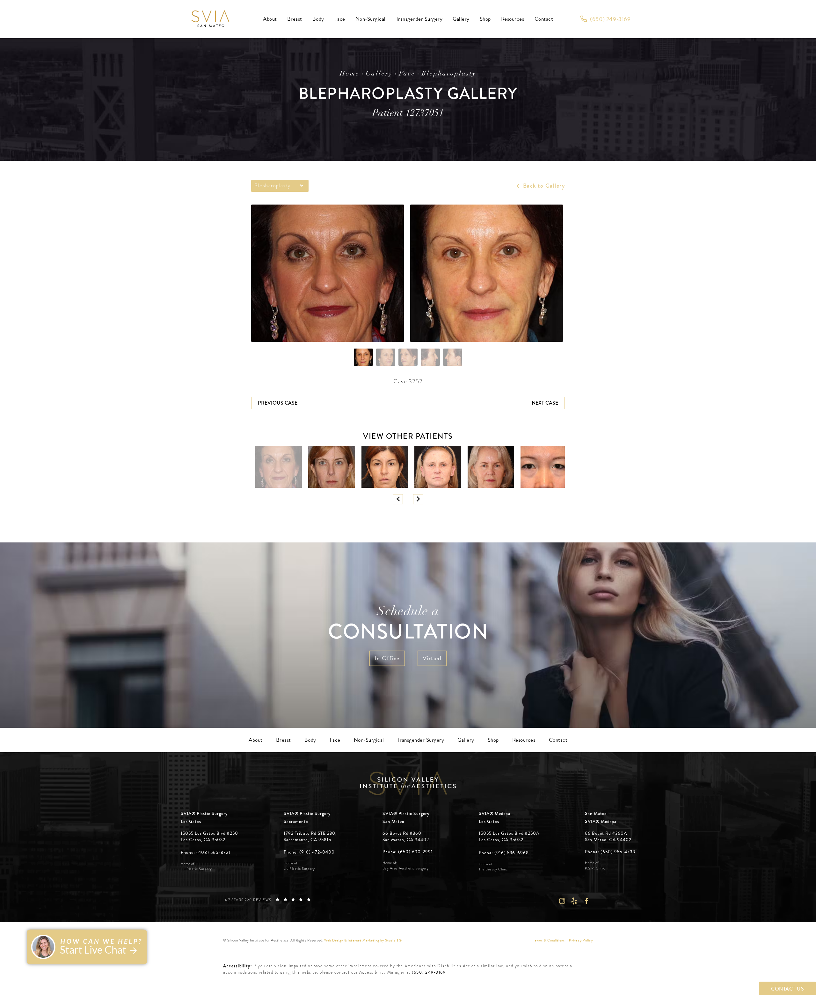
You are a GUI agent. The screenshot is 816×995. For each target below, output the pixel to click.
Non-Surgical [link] (370, 19)
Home (350, 74)
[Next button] (418, 499)
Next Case (545, 403)
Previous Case (277, 403)
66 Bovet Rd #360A (608, 836)
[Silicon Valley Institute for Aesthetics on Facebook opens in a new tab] (587, 901)
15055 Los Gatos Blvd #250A (509, 836)
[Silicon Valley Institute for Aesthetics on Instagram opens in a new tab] (562, 901)
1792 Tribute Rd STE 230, (310, 833)
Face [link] (339, 19)
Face (407, 74)
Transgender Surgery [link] (419, 19)
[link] (605, 19)
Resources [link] (512, 19)
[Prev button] (398, 499)
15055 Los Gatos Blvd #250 (209, 836)
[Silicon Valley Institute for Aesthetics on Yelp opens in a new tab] (574, 901)
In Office (387, 658)
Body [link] (318, 19)
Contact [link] (544, 19)
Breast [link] (294, 19)
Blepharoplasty (449, 74)
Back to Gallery (543, 186)
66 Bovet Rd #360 (405, 836)
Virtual (432, 658)
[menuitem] (270, 19)
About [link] (270, 19)
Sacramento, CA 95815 (307, 840)
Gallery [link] (461, 19)
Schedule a (408, 624)
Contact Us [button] (787, 988)
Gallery (379, 74)
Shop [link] (485, 19)
